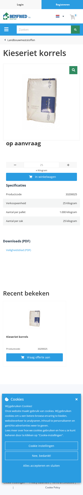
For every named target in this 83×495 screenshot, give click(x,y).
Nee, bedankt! (41, 456)
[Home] (17, 16)
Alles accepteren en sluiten (41, 466)
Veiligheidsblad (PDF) (18, 250)
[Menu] (6, 29)
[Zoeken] (75, 29)
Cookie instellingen (41, 446)
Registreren (63, 4)
